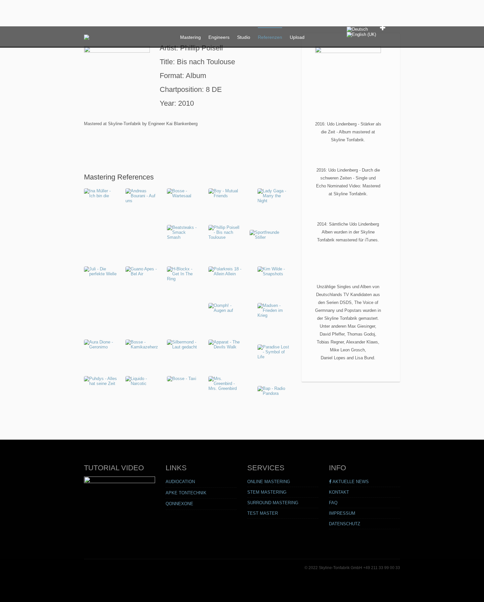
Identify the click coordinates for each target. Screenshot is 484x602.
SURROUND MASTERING (272, 502)
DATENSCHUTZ (344, 523)
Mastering (190, 37)
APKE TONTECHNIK (186, 492)
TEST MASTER (262, 513)
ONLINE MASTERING (268, 481)
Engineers (218, 37)
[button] (383, 28)
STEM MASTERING (266, 492)
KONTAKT (339, 492)
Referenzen (270, 37)
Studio (243, 37)
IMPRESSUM (342, 513)
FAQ (333, 502)
